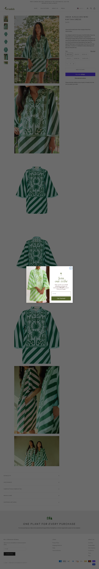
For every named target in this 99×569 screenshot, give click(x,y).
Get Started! (61, 298)
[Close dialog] (70, 268)
